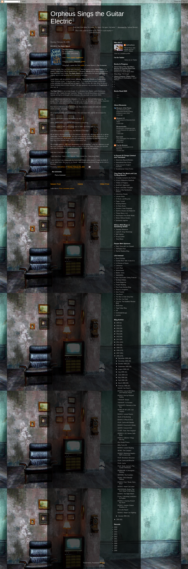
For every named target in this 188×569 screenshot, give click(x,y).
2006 (118, 356)
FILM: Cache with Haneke (126, 422)
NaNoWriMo (119, 275)
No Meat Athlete (121, 280)
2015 (118, 331)
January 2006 (122, 516)
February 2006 (123, 386)
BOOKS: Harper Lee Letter (126, 486)
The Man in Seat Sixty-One (124, 297)
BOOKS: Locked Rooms (125, 414)
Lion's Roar (119, 268)
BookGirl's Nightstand (122, 185)
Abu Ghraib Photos (124, 442)
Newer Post (55, 184)
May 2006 (121, 377)
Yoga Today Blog (121, 308)
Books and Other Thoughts (124, 187)
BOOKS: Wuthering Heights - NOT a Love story (127, 454)
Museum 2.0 (120, 118)
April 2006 (121, 380)
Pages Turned (120, 201)
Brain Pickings (120, 258)
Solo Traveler (120, 292)
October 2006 (122, 364)
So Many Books (121, 206)
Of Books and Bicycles (123, 199)
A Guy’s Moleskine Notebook (125, 180)
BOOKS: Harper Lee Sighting (127, 512)
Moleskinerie (120, 270)
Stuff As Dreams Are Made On (125, 211)
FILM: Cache (122, 463)
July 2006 (121, 372)
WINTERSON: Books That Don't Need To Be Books (126, 490)
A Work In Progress (122, 183)
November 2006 (123, 361)
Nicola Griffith (120, 236)
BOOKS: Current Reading (126, 448)
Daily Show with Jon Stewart (125, 246)
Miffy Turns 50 (122, 445)
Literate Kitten (120, 196)
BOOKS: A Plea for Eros (125, 420)
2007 (118, 353)
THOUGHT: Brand (123, 400)
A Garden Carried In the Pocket (126, 178)
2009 (118, 347)
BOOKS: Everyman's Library (127, 425)
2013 (118, 336)
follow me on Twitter (130, 60)
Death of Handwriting (124, 417)
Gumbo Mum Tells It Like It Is (125, 261)
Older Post (104, 184)
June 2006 (121, 375)
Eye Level (119, 137)
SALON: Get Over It (124, 388)
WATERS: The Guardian (125, 475)
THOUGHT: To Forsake (125, 402)
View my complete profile (122, 53)
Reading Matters (121, 203)
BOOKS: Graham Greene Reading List (126, 506)
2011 (118, 342)
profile (82, 65)
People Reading (121, 285)
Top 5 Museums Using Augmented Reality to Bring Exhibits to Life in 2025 (124, 111)
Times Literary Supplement (74, 57)
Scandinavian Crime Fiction (124, 169)
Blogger (102, 563)
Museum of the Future (123, 108)
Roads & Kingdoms (122, 289)
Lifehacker (119, 265)
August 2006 (122, 369)
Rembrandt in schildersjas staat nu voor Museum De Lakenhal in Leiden (126, 130)
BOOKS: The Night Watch (126, 494)
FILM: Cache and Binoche (126, 460)
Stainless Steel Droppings (124, 208)
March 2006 (122, 383)
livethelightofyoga (121, 313)
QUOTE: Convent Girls (125, 428)
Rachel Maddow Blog (122, 251)
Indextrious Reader (122, 194)
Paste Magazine (121, 282)
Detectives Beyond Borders (124, 160)
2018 (118, 325)
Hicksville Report (123, 510)
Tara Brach (119, 294)
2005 (118, 519)
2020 (118, 323)
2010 (118, 345)
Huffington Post (121, 249)
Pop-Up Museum (122, 145)
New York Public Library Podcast (126, 277)
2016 (118, 328)
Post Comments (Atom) (66, 188)
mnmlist (118, 315)
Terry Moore (119, 239)
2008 (118, 350)
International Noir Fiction (123, 162)
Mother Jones (120, 273)
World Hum (119, 305)
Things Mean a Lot (122, 213)
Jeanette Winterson (122, 229)
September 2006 (123, 366)
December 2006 (123, 358)
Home (80, 184)
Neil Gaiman (120, 234)
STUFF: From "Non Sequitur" (127, 430)
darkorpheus (130, 45)
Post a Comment (60, 175)
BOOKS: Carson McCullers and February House (126, 392)
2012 (118, 339)
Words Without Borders (123, 218)
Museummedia (121, 126)
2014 (118, 334)
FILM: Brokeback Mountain (126, 458)
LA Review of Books (122, 263)
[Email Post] (89, 167)
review (83, 61)
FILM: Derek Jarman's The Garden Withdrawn (126, 467)
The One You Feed (122, 299)
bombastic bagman (122, 220)
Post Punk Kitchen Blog (123, 287)
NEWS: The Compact (124, 450)
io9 (117, 310)
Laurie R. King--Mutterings (124, 232)
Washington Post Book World (125, 215)
